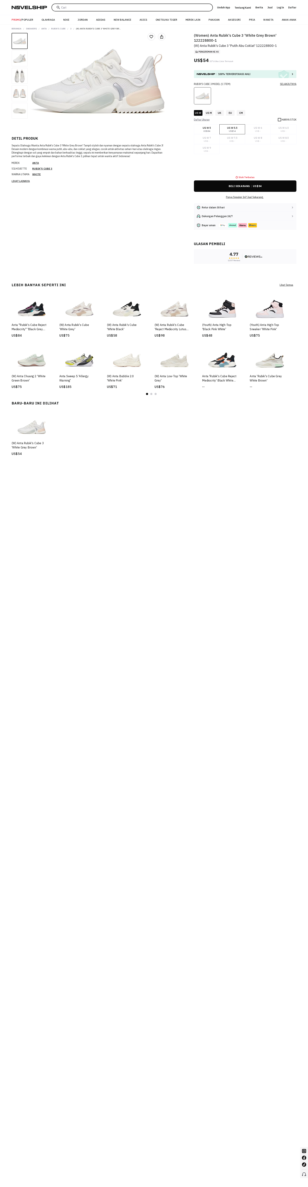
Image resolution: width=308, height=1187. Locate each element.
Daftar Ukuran (202, 119)
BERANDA (16, 28)
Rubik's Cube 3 (42, 168)
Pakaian (214, 19)
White (36, 174)
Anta (44, 28)
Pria (252, 19)
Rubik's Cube (58, 28)
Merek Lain (193, 19)
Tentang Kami (243, 7)
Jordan (83, 19)
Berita (259, 7)
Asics (143, 19)
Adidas (101, 19)
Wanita (268, 19)
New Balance (122, 19)
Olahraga (48, 19)
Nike (66, 19)
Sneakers (31, 28)
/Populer (22, 19)
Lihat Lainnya (21, 181)
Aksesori (234, 19)
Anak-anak (289, 19)
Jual (270, 7)
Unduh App (223, 7)
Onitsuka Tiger (166, 19)
